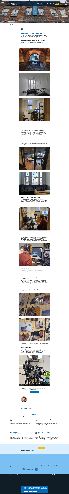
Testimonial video (24, 464)
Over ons (46, 3)
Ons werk (42, 3)
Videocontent (24, 467)
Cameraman (36, 467)
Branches (11, 464)
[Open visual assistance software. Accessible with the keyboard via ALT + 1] (67, 2)
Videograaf (36, 469)
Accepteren (26, 491)
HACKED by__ (48, 433)
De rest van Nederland (38, 463)
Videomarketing (24, 468)
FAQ (53, 3)
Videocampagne (24, 466)
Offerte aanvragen (12, 466)
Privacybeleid (16, 474)
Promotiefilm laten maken (34, 391)
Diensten (38, 3)
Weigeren (30, 491)
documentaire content (38, 352)
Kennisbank (11, 463)
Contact (56, 3)
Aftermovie (23, 465)
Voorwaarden (12, 474)
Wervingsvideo (24, 463)
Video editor (36, 468)
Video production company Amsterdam (27, 469)
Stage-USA (19, 433)
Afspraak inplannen (12, 467)
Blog (50, 3)
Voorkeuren (34, 491)
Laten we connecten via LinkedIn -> (26, 408)
